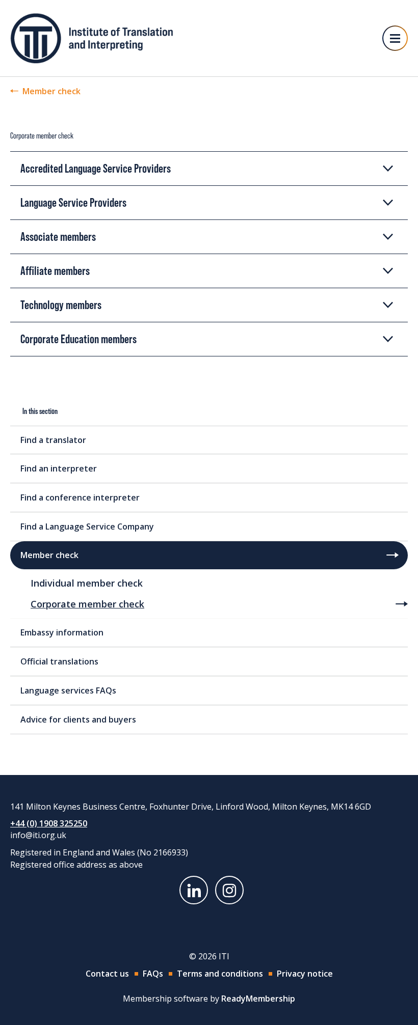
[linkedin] (193, 890)
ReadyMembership (258, 998)
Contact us (107, 973)
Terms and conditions (220, 973)
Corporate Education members (78, 339)
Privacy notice (305, 973)
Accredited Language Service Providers (95, 168)
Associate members (58, 236)
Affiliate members (55, 271)
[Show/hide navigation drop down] (395, 38)
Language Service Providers (73, 202)
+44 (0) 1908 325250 (48, 823)
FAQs (153, 973)
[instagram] (229, 890)
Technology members (60, 305)
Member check (51, 91)
